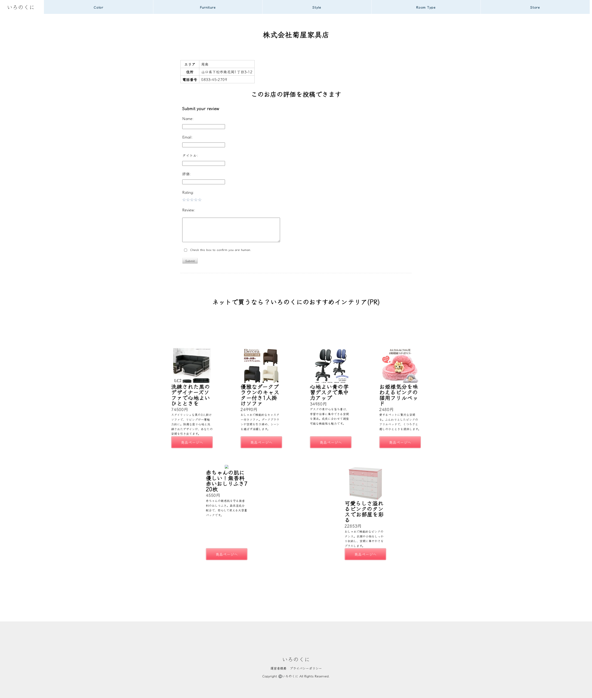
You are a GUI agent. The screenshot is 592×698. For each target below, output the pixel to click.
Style (316, 7)
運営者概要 (278, 668)
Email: (187, 137)
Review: (188, 210)
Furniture (208, 7)
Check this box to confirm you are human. (219, 250)
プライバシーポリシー (306, 668)
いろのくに (21, 7)
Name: (188, 118)
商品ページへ (192, 442)
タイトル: (190, 155)
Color (98, 7)
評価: (186, 174)
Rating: (188, 192)
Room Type (426, 7)
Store (535, 7)
